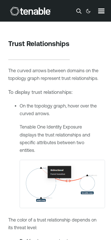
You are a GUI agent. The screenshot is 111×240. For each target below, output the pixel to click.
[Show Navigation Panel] (101, 11)
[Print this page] (13, 52)
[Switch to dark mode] (88, 11)
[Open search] (79, 11)
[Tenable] (30, 11)
